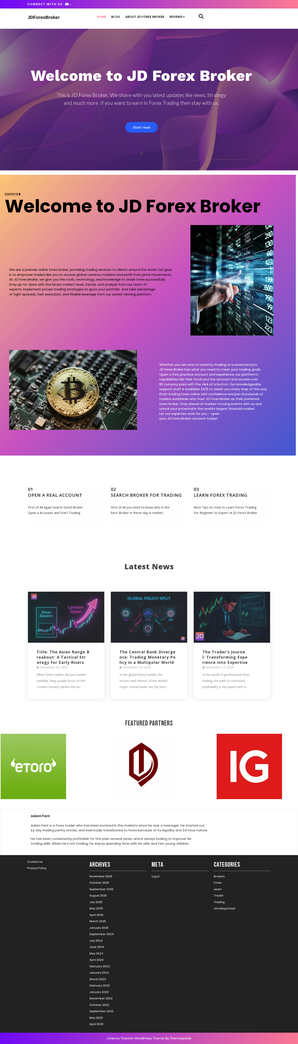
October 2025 (99, 883)
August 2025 (98, 895)
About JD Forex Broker (144, 17)
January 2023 (99, 992)
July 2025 (96, 902)
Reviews (176, 17)
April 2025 (96, 915)
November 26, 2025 (54, 667)
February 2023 (99, 985)
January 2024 (99, 973)
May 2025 (96, 908)
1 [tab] (141, 154)
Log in (156, 876)
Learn (218, 889)
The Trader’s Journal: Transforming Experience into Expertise (225, 657)
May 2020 (96, 1018)
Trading (219, 902)
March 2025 (97, 921)
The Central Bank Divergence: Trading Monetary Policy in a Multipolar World (148, 657)
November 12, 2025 (220, 667)
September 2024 (101, 934)
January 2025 (99, 928)
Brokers (219, 876)
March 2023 (97, 979)
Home (101, 17)
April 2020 (96, 1024)
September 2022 (101, 1011)
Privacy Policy (36, 868)
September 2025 (101, 889)
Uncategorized (224, 908)
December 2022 (101, 998)
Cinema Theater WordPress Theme (135, 1038)
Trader (218, 895)
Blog (115, 17)
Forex (217, 883)
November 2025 (100, 876)
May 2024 (96, 953)
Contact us (35, 862)
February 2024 (99, 966)
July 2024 (96, 941)
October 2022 (99, 1005)
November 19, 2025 (137, 667)
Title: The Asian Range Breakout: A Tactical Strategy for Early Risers (63, 657)
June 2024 (96, 947)
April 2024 (96, 960)
